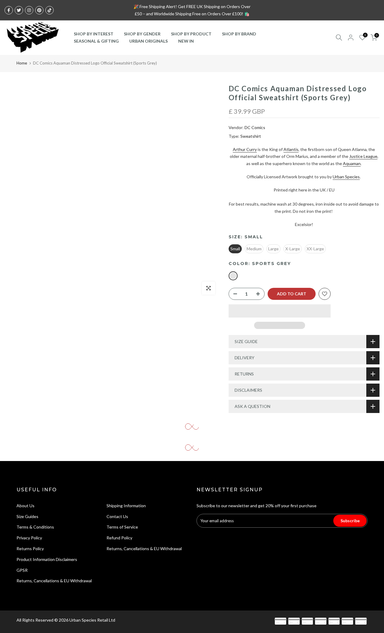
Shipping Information (126, 505)
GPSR (22, 570)
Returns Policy (30, 548)
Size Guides (27, 516)
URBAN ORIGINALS (148, 41)
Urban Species (346, 176)
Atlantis (291, 149)
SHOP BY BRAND (239, 33)
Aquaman (352, 163)
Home (21, 63)
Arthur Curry (245, 149)
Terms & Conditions (35, 526)
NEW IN (186, 41)
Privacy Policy (29, 537)
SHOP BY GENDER (142, 33)
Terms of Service (122, 526)
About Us (25, 505)
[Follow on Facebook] (8, 10)
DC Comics (254, 127)
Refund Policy (119, 537)
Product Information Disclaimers (46, 559)
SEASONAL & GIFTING (96, 41)
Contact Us (117, 516)
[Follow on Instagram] (29, 10)
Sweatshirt (250, 136)
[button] (280, 311)
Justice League (363, 156)
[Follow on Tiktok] (49, 10)
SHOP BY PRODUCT (191, 33)
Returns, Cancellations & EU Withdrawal (54, 580)
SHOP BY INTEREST (93, 33)
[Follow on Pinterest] (39, 10)
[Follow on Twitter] (19, 10)
